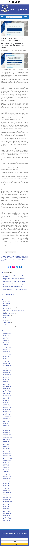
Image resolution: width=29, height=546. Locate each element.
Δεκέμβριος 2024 (7, 369)
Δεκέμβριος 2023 (7, 390)
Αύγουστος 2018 (7, 503)
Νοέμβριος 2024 (7, 370)
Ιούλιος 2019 (6, 483)
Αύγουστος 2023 (7, 397)
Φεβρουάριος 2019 (7, 492)
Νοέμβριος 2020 (7, 455)
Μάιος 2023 (6, 402)
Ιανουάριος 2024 (7, 388)
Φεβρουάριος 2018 (7, 513)
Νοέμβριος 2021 (7, 434)
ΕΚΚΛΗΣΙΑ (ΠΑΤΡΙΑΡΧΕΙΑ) (9, 307)
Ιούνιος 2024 (6, 379)
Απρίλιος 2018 (6, 510)
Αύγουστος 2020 (7, 460)
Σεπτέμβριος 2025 (7, 353)
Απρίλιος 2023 (6, 404)
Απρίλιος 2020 (6, 467)
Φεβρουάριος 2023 (7, 407)
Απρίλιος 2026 (6, 340)
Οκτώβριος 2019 (7, 478)
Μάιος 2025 (6, 360)
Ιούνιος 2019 (6, 485)
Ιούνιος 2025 (6, 358)
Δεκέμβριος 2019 (7, 474)
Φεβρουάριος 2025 (7, 365)
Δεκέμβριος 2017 (7, 517)
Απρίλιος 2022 (6, 425)
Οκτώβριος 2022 (7, 414)
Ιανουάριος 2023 (7, 409)
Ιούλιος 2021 (6, 441)
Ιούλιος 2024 (6, 377)
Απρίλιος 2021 (6, 446)
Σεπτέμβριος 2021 (7, 437)
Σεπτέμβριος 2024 (7, 374)
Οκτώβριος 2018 (7, 499)
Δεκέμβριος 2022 (7, 411)
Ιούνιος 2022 (6, 421)
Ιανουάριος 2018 (7, 515)
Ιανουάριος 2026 (7, 346)
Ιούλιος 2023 (6, 399)
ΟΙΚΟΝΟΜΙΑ (6, 308)
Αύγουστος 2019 (7, 481)
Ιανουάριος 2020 (7, 473)
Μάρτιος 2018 (6, 511)
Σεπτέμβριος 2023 (7, 395)
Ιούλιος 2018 (6, 504)
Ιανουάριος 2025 (7, 367)
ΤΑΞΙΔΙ (5, 320)
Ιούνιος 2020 (6, 464)
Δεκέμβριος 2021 (7, 432)
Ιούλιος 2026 (6, 335)
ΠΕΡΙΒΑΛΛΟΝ (6, 315)
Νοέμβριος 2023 (7, 391)
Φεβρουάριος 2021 (7, 450)
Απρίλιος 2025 (6, 361)
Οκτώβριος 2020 (7, 457)
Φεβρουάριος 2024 (7, 386)
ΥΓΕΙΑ (4, 324)
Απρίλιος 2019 (6, 488)
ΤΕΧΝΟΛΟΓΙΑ (6, 322)
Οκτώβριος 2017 (7, 520)
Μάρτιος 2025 (6, 363)
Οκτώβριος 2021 (7, 436)
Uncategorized (6, 301)
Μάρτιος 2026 (6, 342)
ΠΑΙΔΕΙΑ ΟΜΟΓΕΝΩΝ (8, 313)
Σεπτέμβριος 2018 (7, 501)
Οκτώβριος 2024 (7, 372)
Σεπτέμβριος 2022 (7, 416)
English (26, 16)
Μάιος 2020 (6, 466)
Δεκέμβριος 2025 (7, 347)
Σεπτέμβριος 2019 (7, 480)
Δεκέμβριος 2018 (7, 496)
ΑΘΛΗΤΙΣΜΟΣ (6, 303)
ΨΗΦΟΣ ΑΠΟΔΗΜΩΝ (21, 50)
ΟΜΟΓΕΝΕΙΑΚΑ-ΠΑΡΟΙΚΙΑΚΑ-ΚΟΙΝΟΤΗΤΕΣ (14, 310)
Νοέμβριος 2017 (7, 518)
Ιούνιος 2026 (6, 337)
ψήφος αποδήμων (10, 252)
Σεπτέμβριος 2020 (7, 458)
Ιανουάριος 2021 (7, 451)
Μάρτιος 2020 (6, 469)
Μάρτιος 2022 (6, 427)
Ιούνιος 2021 (6, 443)
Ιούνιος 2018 (6, 506)
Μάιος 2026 (6, 339)
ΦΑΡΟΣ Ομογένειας (18, 9)
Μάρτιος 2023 (6, 406)
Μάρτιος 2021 (6, 448)
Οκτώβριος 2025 (7, 351)
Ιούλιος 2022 (6, 420)
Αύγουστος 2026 (7, 333)
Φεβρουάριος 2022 (7, 428)
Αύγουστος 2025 (7, 354)
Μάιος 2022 (6, 423)
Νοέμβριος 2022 (7, 413)
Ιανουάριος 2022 (7, 430)
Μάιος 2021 (6, 444)
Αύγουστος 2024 (7, 376)
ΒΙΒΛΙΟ (5, 305)
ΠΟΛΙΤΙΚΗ (5, 317)
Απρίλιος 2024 (6, 383)
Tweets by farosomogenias (8, 294)
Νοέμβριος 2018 (7, 497)
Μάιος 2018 (6, 508)
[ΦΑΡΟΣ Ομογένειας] (5, 8)
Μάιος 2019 (6, 487)
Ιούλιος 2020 (6, 462)
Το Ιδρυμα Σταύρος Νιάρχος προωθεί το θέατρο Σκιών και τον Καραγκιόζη (21, 258)
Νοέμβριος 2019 (7, 476)
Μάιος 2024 (6, 381)
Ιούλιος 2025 (6, 356)
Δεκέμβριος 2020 (7, 453)
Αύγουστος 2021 (7, 439)
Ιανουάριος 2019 (7, 494)
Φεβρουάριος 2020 (7, 471)
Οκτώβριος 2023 (7, 393)
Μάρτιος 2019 (6, 490)
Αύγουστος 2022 (7, 418)
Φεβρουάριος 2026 (7, 344)
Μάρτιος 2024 (6, 384)
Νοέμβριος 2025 (7, 349)
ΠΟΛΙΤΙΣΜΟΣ (6, 319)
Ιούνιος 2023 (6, 400)
